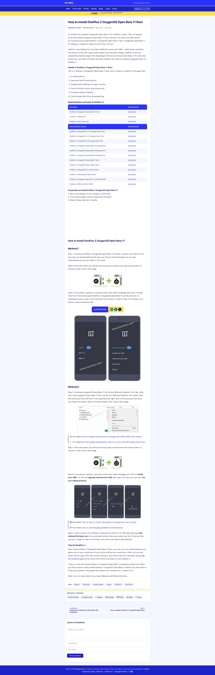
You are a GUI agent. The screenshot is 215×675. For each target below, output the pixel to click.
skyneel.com (80, 669)
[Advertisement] (107, 219)
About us (99, 671)
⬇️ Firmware (109, 597)
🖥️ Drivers (120, 597)
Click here (106, 194)
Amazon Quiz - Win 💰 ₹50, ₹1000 (112, 13)
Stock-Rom (129, 584)
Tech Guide (76, 9)
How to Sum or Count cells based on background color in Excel (109, 522)
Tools (107, 9)
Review (94, 9)
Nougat (109, 584)
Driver (86, 9)
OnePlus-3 (118, 584)
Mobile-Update (98, 584)
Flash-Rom (86, 584)
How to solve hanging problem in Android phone (102, 527)
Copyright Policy (120, 671)
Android (76, 584)
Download (132, 112)
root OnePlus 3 (123, 559)
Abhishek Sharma (88, 28)
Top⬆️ (131, 671)
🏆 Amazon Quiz (86, 597)
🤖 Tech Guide (73, 597)
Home (68, 9)
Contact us (108, 671)
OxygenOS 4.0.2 (136, 59)
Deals (115, 9)
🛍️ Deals (129, 597)
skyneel (69, 3)
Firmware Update (74, 28)
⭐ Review (98, 597)
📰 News (138, 597)
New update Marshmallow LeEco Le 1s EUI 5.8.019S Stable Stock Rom (115, 442)
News (101, 9)
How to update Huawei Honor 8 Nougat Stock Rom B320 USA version (112, 436)
